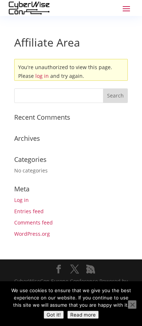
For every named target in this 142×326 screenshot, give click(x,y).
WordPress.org (32, 233)
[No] (132, 304)
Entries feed (29, 211)
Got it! (54, 315)
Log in (21, 199)
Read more (83, 315)
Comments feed (33, 222)
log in (42, 75)
